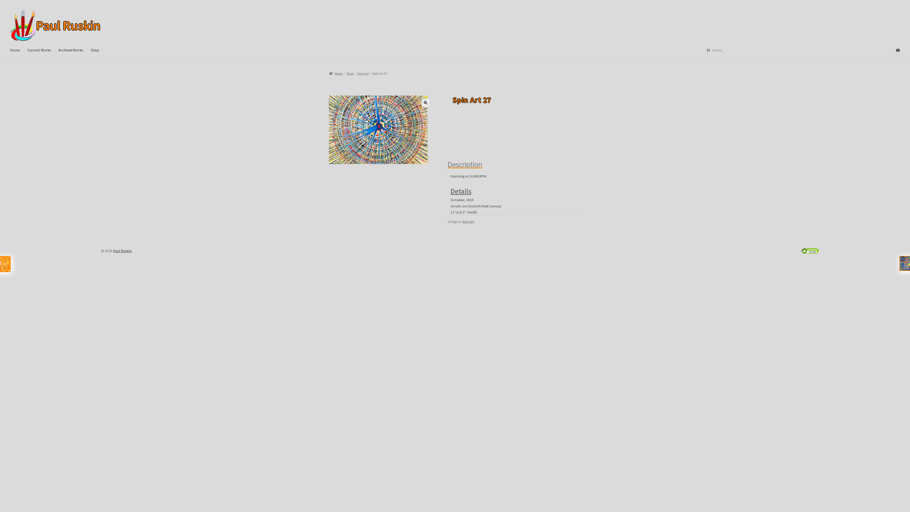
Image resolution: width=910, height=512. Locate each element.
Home (15, 50)
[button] (425, 102)
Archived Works (71, 50)
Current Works (39, 50)
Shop (95, 50)
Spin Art (363, 73)
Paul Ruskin (68, 26)
